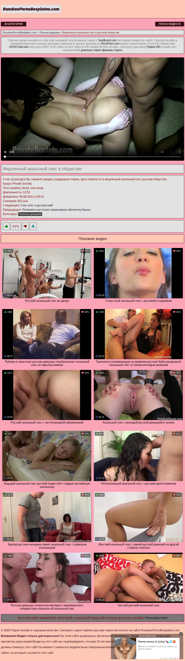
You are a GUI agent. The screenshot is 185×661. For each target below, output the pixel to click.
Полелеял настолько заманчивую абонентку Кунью (56, 209)
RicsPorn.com (110, 43)
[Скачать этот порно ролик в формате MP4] (33, 226)
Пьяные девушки (30, 214)
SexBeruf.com (107, 40)
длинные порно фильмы (97, 50)
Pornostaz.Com (156, 618)
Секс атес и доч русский (37, 205)
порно (118, 50)
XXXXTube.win (19, 46)
